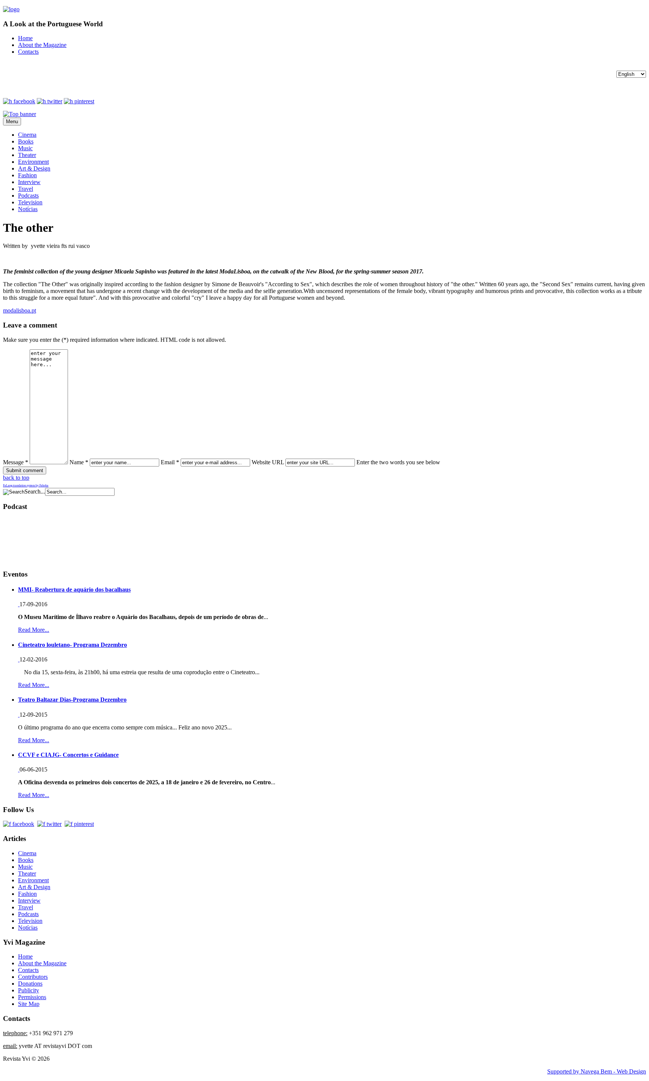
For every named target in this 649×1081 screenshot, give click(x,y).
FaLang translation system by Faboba (25, 485)
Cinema (27, 134)
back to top (16, 477)
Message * (15, 462)
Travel (25, 189)
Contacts (28, 51)
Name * (78, 462)
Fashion (27, 175)
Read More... (33, 630)
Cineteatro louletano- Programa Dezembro (72, 645)
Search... (34, 491)
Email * (170, 462)
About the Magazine (42, 45)
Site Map (28, 1004)
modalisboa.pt (19, 310)
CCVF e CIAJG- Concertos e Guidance (68, 755)
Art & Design (34, 168)
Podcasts (28, 195)
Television (30, 202)
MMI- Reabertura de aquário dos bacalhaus (74, 589)
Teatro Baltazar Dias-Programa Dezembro (72, 699)
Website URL (268, 462)
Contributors (33, 977)
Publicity (28, 990)
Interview (29, 182)
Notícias (28, 209)
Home (25, 38)
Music (25, 148)
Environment (33, 162)
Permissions (32, 997)
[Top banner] (19, 114)
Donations (30, 983)
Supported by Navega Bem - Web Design (596, 1071)
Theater (27, 155)
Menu (12, 121)
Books (25, 141)
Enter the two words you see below (398, 462)
